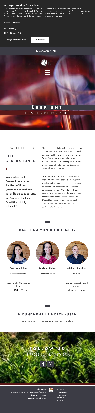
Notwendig (11, 28)
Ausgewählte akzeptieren (16, 40)
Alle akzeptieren (40, 40)
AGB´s (60, 400)
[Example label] (51, 364)
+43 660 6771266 (49, 51)
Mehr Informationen (12, 23)
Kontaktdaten (63, 392)
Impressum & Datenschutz (62, 396)
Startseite (61, 389)
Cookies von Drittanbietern (18, 33)
